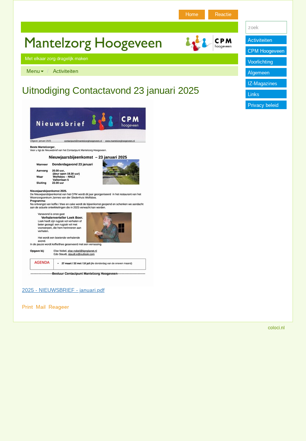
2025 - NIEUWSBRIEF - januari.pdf (63, 290)
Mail (41, 307)
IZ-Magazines (262, 83)
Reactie (223, 14)
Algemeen (258, 72)
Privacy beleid (263, 105)
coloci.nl (276, 327)
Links (253, 94)
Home (191, 14)
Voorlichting (260, 62)
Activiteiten (65, 71)
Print (27, 307)
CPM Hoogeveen (266, 51)
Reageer (59, 307)
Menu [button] (33, 71)
